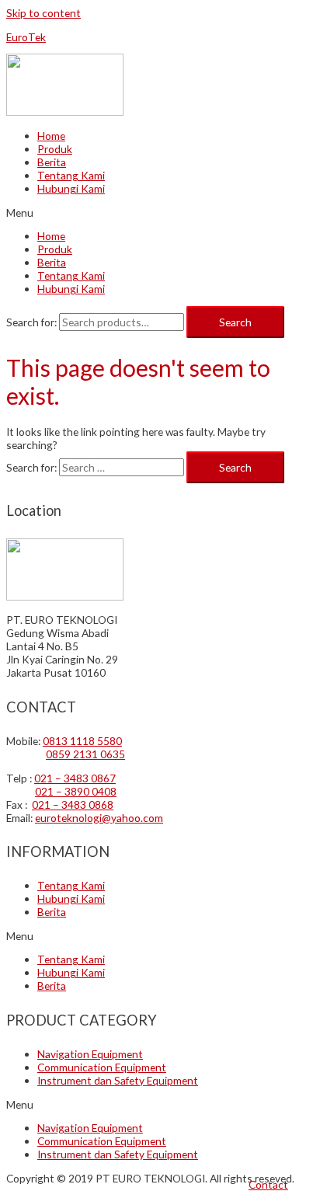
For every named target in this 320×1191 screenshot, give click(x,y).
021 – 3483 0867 (75, 778)
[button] (268, 1184)
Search (235, 322)
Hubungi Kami (71, 188)
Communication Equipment (101, 1067)
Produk (54, 148)
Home (51, 135)
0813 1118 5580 (82, 740)
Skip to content (43, 12)
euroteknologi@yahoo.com (99, 817)
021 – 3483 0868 (72, 804)
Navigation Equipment (90, 1053)
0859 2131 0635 (85, 754)
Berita (51, 162)
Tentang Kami (71, 175)
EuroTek (26, 37)
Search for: (31, 322)
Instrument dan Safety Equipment (117, 1080)
